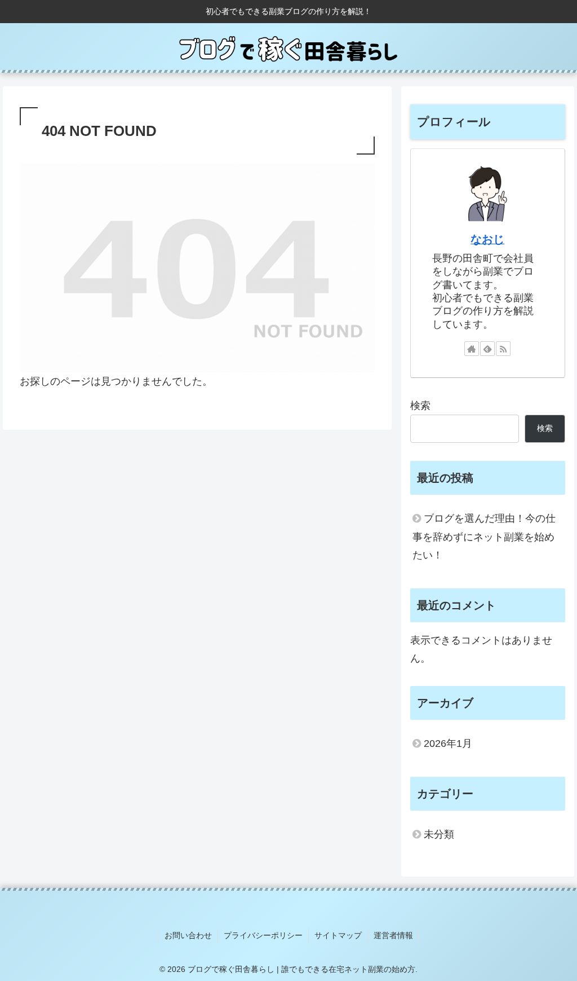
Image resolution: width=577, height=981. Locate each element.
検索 (420, 405)
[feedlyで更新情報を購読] (487, 348)
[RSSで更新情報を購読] (503, 348)
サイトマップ (338, 935)
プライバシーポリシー (263, 935)
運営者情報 (393, 935)
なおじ (487, 239)
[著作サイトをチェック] (471, 348)
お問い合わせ (188, 935)
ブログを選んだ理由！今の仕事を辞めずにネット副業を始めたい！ (484, 537)
